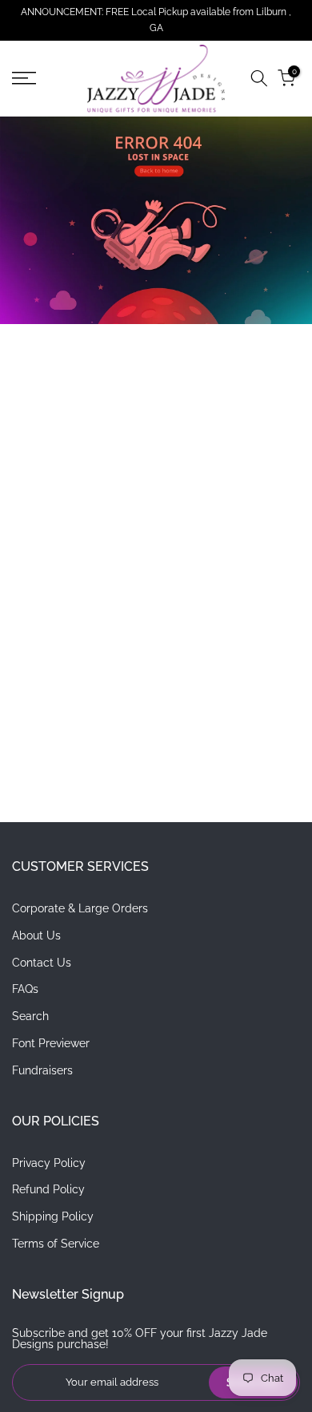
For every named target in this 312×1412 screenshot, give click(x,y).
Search (30, 1016)
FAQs (25, 989)
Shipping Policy (53, 1216)
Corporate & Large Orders (80, 908)
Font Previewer (51, 1043)
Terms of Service (55, 1243)
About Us (36, 935)
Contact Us (41, 962)
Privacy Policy (49, 1163)
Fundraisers (42, 1070)
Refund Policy (48, 1189)
